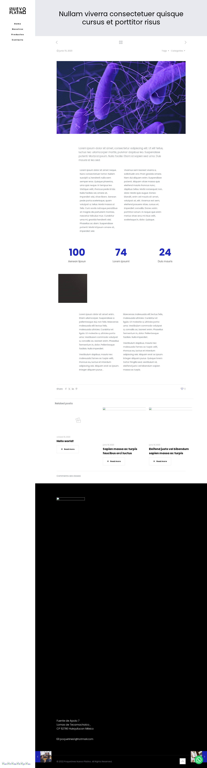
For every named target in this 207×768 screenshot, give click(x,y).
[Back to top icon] (183, 761)
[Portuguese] (23, 763)
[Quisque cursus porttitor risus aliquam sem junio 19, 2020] (43, 756)
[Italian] (19, 763)
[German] (14, 763)
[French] (9, 763)
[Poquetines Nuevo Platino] (17, 10)
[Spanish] (28, 763)
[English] (4, 763)
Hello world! (65, 441)
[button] (199, 760)
